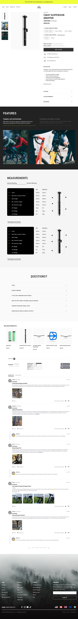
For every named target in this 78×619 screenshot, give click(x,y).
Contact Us (19, 592)
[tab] (11, 376)
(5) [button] (34, 369)
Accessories (4, 592)
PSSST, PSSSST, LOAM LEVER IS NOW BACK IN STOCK (39, 2)
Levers (3, 587)
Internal (52, 38)
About (7, 7)
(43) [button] (34, 364)
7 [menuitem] (42, 547)
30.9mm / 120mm (48, 31)
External (46, 38)
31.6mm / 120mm (58, 31)
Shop (3, 7)
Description (47, 66)
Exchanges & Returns (22, 595)
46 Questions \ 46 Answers (14, 366)
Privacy (63, 612)
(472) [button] (34, 363)
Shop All (3, 595)
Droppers (46, 12)
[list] (41, 393)
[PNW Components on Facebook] (22, 607)
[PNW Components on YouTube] (27, 607)
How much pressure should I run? (21, 306)
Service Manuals (37, 587)
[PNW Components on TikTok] (30, 607)
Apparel (3, 590)
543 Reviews (54, 21)
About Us (19, 585)
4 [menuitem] (37, 547)
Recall (34, 595)
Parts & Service (36, 590)
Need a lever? (47, 45)
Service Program (16, 290)
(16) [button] (34, 366)
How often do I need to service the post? (23, 311)
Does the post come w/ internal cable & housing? (25, 300)
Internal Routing (12, 183)
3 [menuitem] (35, 547)
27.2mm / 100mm (68, 31)
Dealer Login (20, 599)
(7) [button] (34, 367)
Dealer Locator (36, 592)
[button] (65, 367)
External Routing (31, 183)
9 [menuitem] (45, 547)
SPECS (13, 285)
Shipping (46, 91)
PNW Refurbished (6, 597)
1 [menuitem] (32, 547)
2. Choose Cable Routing (54, 35)
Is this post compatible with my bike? (22, 295)
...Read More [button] (37, 414)
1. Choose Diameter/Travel (51, 28)
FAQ (34, 597)
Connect (18, 7)
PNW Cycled (20, 587)
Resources (12, 7)
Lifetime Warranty (48, 96)
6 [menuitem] (40, 547)
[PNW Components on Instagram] (25, 607)
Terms (68, 612)
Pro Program (20, 597)
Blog (18, 590)
